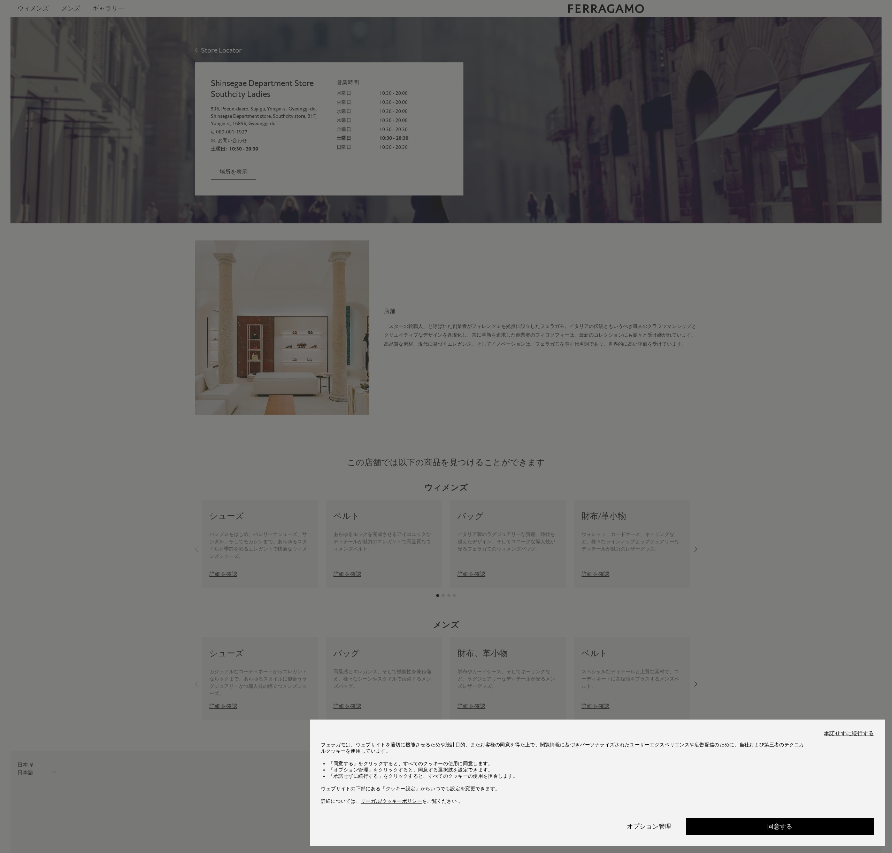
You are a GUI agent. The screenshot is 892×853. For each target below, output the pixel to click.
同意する (780, 826)
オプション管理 (649, 826)
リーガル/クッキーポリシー (391, 801)
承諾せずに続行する (849, 733)
